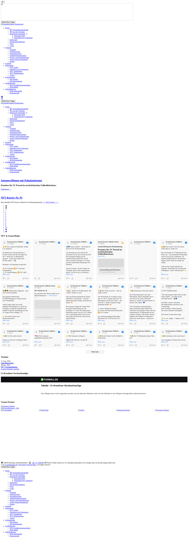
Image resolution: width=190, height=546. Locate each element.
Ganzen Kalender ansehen (10, 369)
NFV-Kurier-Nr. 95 (11, 197)
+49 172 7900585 (37, 463)
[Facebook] (2, 97)
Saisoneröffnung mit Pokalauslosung (21, 180)
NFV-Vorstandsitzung (9, 367)
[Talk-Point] (43, 410)
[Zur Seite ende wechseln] (6, 232)
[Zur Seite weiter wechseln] (6, 230)
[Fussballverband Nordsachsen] (12, 24)
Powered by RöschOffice (28, 465)
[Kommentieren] (8, 278)
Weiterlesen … (6, 189)
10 (6, 228)
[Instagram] (2, 99)
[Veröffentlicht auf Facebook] (27, 242)
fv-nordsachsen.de (11, 465)
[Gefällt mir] (35, 278)
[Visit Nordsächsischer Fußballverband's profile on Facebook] (4, 243)
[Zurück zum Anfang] (3, 2)
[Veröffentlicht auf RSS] (122, 242)
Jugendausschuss (7, 363)
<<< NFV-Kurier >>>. (50, 202)
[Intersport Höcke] (123, 410)
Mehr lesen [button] (6, 274)
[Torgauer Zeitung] (162, 410)
